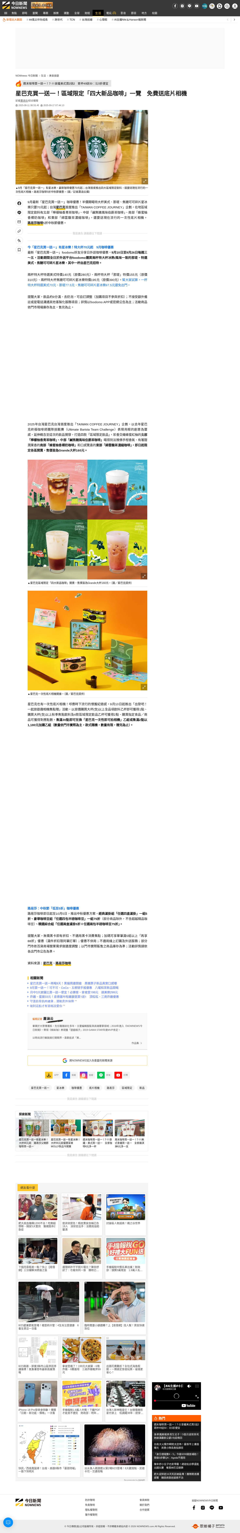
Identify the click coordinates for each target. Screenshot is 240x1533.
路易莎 (111, 1087)
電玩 (109, 13)
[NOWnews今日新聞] (14, 5)
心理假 (103, 19)
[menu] (5, 13)
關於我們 (144, 1504)
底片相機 (94, 1087)
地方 (144, 13)
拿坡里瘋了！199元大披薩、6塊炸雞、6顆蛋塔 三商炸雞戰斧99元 (81, 1369)
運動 (66, 13)
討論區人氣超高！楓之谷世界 (123, 1223)
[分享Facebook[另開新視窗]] (19, 203)
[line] (189, 6)
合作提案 (144, 1509)
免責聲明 (90, 1504)
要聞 (35, 13)
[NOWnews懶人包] (212, 6)
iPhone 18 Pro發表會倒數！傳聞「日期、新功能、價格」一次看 (37, 1411)
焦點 (14, 13)
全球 (77, 13)
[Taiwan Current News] (204, 6)
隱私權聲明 (91, 1509)
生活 (98, 13)
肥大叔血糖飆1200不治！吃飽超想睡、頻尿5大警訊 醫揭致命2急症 (37, 1226)
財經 (87, 13)
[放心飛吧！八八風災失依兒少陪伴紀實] (42, 5)
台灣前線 (87, 19)
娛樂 (56, 13)
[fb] (175, 6)
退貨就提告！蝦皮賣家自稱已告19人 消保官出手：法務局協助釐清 (80, 1226)
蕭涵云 (24, 100)
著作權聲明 (91, 1514)
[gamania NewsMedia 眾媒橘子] (208, 1526)
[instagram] (182, 6)
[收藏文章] (19, 249)
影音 (123, 13)
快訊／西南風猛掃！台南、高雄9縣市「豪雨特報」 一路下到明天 (48, 1470)
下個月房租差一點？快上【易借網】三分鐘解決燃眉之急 (36, 1269)
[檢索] (227, 6)
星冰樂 (60, 1087)
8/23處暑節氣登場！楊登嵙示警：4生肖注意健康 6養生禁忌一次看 (48, 1327)
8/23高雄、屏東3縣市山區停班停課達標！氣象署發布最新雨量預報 (37, 1369)
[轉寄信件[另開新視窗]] (19, 222)
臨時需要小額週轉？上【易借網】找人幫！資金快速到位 (114, 1327)
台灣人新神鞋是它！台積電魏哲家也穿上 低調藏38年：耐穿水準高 (124, 1411)
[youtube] (196, 6)
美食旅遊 (54, 75)
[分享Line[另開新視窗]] (19, 212)
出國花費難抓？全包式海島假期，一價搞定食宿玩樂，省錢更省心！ (124, 1369)
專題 (45, 13)
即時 (24, 13)
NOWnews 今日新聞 (27, 75)
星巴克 (60, 207)
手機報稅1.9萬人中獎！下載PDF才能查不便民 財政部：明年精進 (81, 1411)
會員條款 (144, 1500)
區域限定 (127, 1087)
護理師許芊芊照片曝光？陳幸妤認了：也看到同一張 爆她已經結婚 (80, 1269)
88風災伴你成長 (38, 19)
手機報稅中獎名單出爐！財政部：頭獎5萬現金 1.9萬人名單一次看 (124, 1269)
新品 (142, 1087)
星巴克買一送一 (40, 1087)
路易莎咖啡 (35, 223)
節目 (133, 13)
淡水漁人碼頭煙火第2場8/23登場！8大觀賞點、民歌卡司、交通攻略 (114, 1470)
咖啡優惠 (77, 1087)
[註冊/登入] (235, 6)
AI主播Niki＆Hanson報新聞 (130, 19)
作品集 (135, 1043)
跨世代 (59, 19)
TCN (72, 19)
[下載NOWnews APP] (219, 6)
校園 (154, 13)
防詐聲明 (90, 1500)
